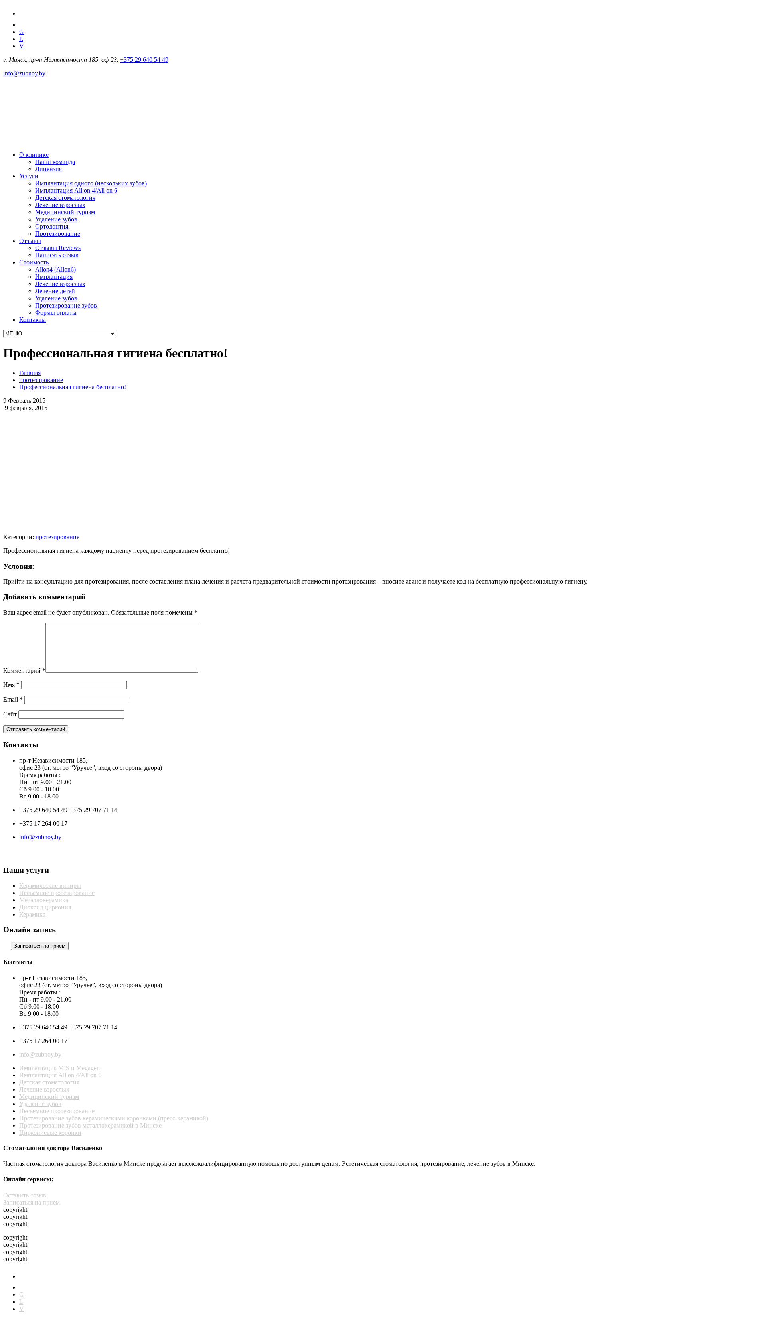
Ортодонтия (51, 226)
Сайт (10, 714)
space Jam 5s (119, 602)
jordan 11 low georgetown (320, 594)
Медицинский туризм (65, 212)
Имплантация (54, 276)
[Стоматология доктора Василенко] (63, 141)
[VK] (24, 24)
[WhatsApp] (42, 854)
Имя (11, 684)
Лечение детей (55, 291)
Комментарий (24, 670)
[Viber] (26, 854)
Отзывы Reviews (58, 247)
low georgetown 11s (44, 602)
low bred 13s (507, 594)
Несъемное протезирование (57, 892)
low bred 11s (413, 594)
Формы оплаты (56, 312)
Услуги (28, 176)
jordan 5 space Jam (549, 594)
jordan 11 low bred (87, 594)
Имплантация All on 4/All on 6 (76, 190)
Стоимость (34, 262)
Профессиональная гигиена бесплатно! (72, 387)
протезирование (41, 380)
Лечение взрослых (60, 204)
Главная (30, 372)
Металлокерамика (43, 900)
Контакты (32, 319)
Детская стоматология (65, 197)
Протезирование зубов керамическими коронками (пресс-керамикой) (113, 1118)
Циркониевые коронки (50, 1132)
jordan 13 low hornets (160, 594)
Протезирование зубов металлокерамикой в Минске (90, 1125)
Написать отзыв (57, 255)
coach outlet (86, 602)
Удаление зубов (56, 219)
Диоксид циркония (45, 907)
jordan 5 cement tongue (32, 594)
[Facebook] (23, 13)
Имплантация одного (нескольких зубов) (91, 183)
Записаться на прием (31, 1202)
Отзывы (30, 240)
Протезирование (57, 233)
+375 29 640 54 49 (144, 59)
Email (13, 699)
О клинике (34, 154)
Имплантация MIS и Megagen (59, 1068)
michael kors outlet (262, 594)
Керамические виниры (50, 885)
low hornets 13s (375, 594)
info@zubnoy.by (24, 73)
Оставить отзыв (24, 1195)
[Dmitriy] (58, 854)
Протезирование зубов (66, 305)
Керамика (32, 914)
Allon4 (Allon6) (55, 269)
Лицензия (48, 169)
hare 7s (122, 594)
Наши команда (55, 161)
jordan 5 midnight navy (459, 594)
